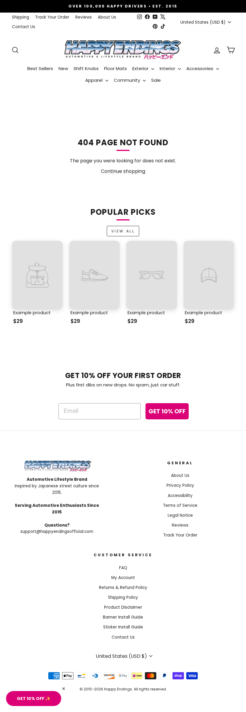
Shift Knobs (86, 68)
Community (127, 80)
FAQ (123, 568)
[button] (33, 698)
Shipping (20, 17)
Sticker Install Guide (123, 627)
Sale (156, 80)
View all (123, 231)
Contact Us (23, 27)
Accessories (200, 68)
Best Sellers (40, 68)
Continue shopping (123, 171)
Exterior (141, 68)
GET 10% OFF (167, 411)
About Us (107, 17)
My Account (123, 578)
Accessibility (180, 495)
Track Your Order (52, 17)
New (63, 68)
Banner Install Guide (123, 617)
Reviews (83, 17)
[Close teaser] (63, 688)
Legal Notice (180, 515)
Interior (168, 68)
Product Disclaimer (123, 607)
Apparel (94, 80)
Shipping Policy (123, 597)
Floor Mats (115, 68)
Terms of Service (180, 505)
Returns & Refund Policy (123, 587)
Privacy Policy (180, 485)
